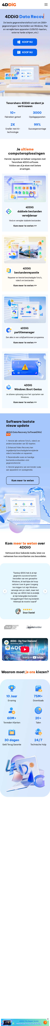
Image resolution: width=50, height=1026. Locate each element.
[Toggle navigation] (46, 4)
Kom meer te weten (25, 226)
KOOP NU (27, 42)
